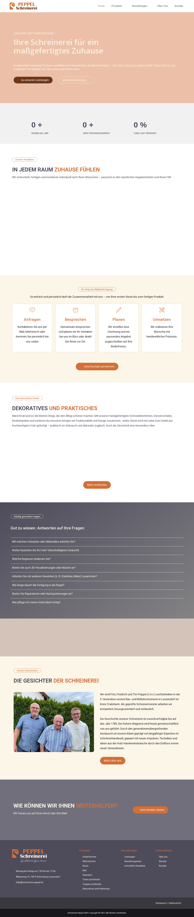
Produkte (84, 850)
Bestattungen (129, 850)
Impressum (161, 903)
